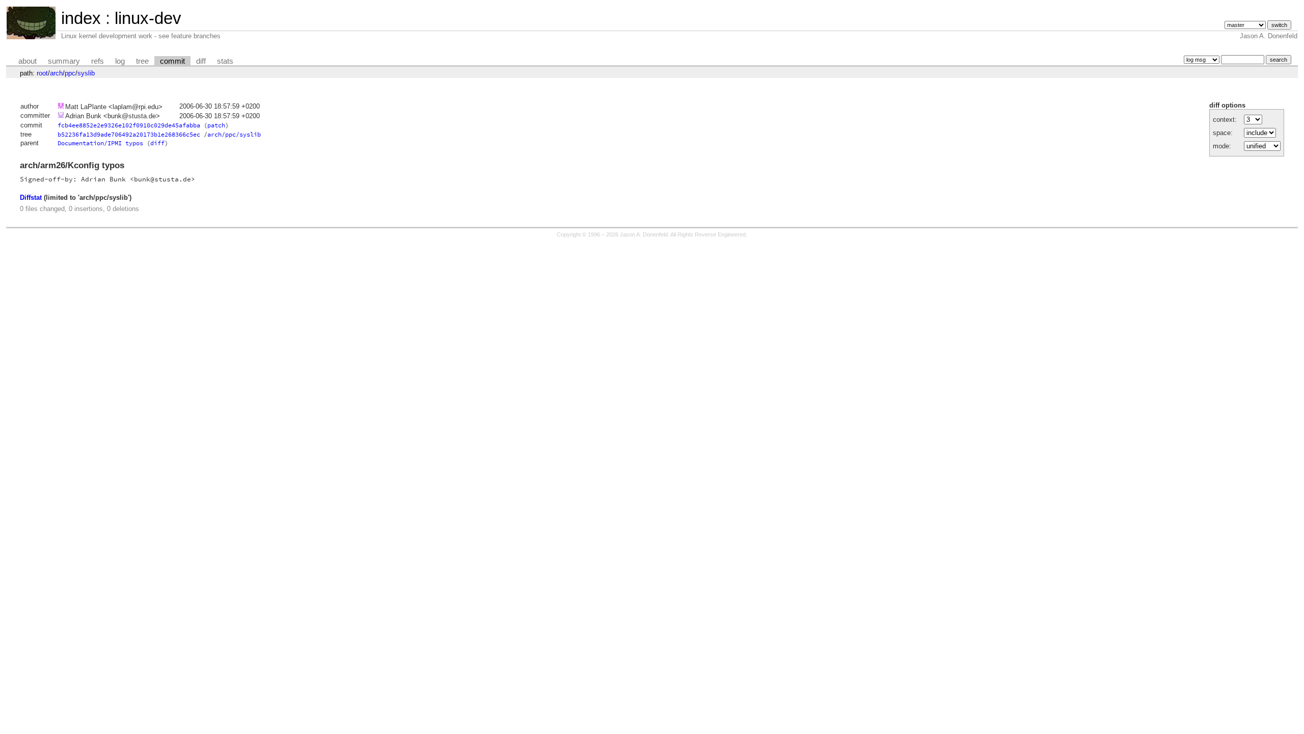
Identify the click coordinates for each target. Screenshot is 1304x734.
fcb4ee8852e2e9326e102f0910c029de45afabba (129, 125)
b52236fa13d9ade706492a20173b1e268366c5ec (129, 134)
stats (225, 61)
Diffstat (31, 197)
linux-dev (148, 18)
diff (201, 61)
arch (56, 73)
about (27, 61)
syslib (86, 73)
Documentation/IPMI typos (100, 143)
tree (142, 61)
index (81, 18)
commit (172, 61)
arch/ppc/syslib (234, 134)
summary (64, 61)
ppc (70, 73)
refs (97, 61)
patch (216, 125)
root (42, 73)
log (120, 61)
